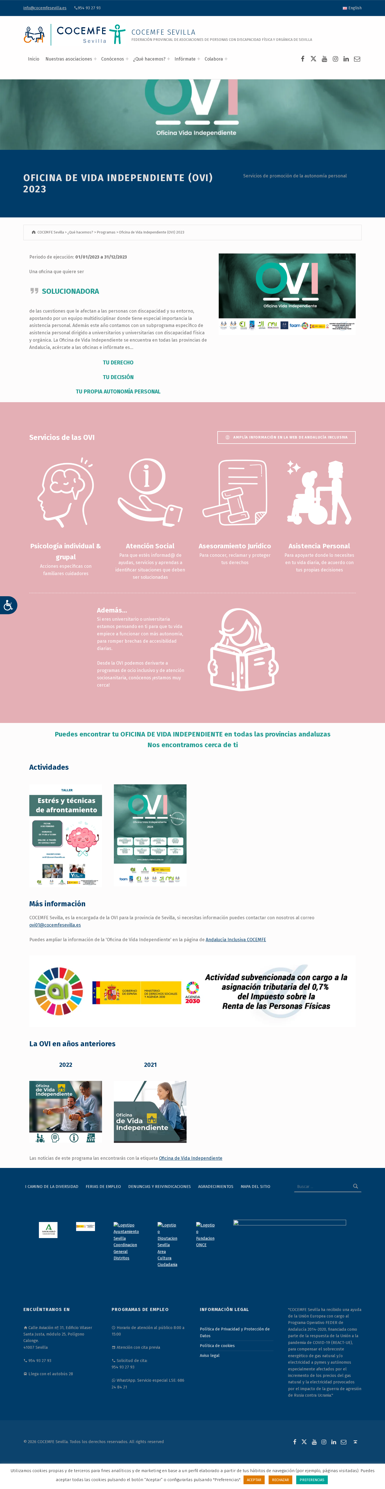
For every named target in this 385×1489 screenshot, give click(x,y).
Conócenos (112, 59)
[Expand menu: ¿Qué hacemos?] (168, 58)
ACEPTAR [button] (254, 1480)
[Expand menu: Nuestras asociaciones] (95, 58)
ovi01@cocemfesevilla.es (55, 925)
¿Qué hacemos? (149, 59)
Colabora (214, 59)
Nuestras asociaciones (68, 59)
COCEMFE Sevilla (163, 32)
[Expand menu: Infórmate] (198, 58)
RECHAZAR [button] (280, 1480)
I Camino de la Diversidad (51, 1186)
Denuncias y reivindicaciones (159, 1186)
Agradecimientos (215, 1186)
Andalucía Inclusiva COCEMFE (236, 939)
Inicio (33, 59)
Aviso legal (210, 1355)
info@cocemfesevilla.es (45, 7)
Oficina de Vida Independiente (190, 1158)
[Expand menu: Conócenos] (127, 58)
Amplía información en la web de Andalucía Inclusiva (290, 437)
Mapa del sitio (255, 1186)
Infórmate (185, 59)
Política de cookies (217, 1345)
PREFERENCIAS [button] (312, 1480)
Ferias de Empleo (103, 1186)
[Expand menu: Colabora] (226, 58)
